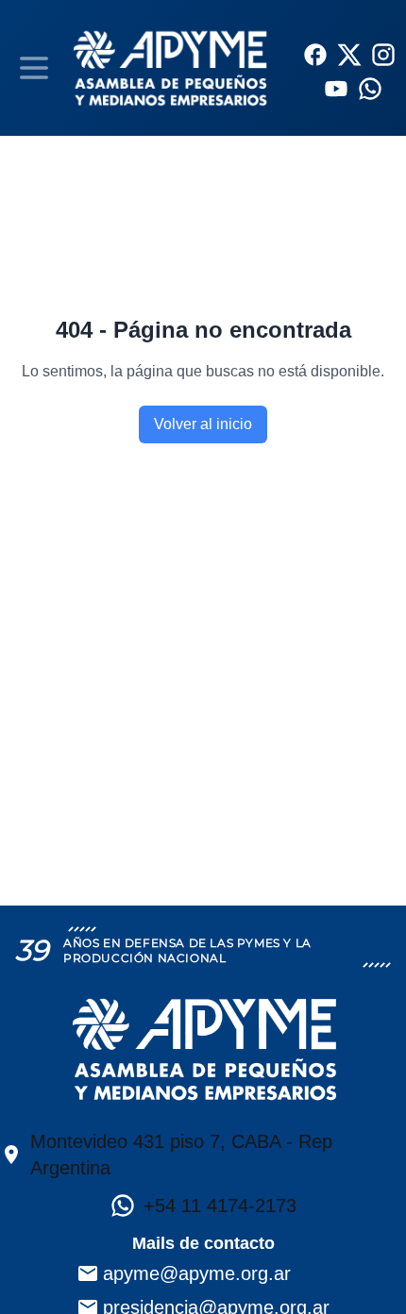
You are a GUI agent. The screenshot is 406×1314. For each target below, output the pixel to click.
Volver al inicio (203, 424)
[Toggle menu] (34, 68)
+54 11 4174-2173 (220, 1205)
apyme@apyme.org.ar (197, 1273)
